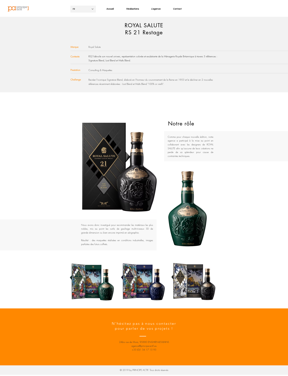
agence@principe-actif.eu (144, 346)
